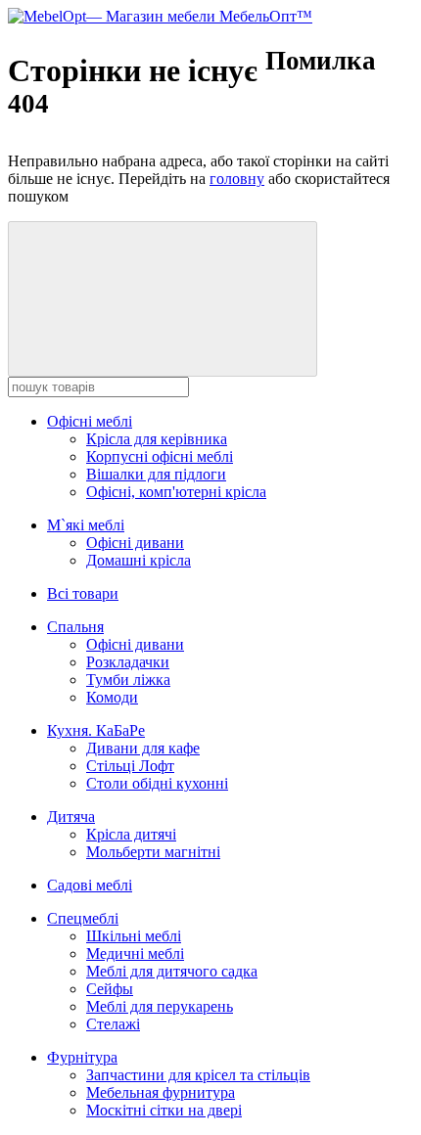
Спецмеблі (82, 918)
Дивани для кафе (143, 748)
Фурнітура (82, 1057)
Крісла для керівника (156, 439)
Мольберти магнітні (153, 851)
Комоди (112, 697)
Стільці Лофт (130, 765)
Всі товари (82, 593)
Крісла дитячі (131, 834)
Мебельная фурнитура (160, 1092)
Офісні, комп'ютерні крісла (176, 491)
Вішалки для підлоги (156, 474)
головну (237, 178)
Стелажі (113, 1024)
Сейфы (109, 988)
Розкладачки (127, 662)
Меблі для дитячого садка (171, 971)
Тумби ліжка (128, 679)
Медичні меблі (135, 953)
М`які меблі (85, 525)
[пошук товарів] (162, 299)
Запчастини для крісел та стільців (198, 1075)
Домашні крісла (138, 560)
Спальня (75, 626)
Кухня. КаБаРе (96, 730)
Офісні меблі (89, 421)
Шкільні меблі (133, 936)
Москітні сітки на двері (164, 1110)
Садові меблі (89, 885)
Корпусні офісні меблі (159, 456)
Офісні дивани (135, 542)
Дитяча (71, 816)
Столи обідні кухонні (157, 783)
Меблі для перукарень (159, 1006)
